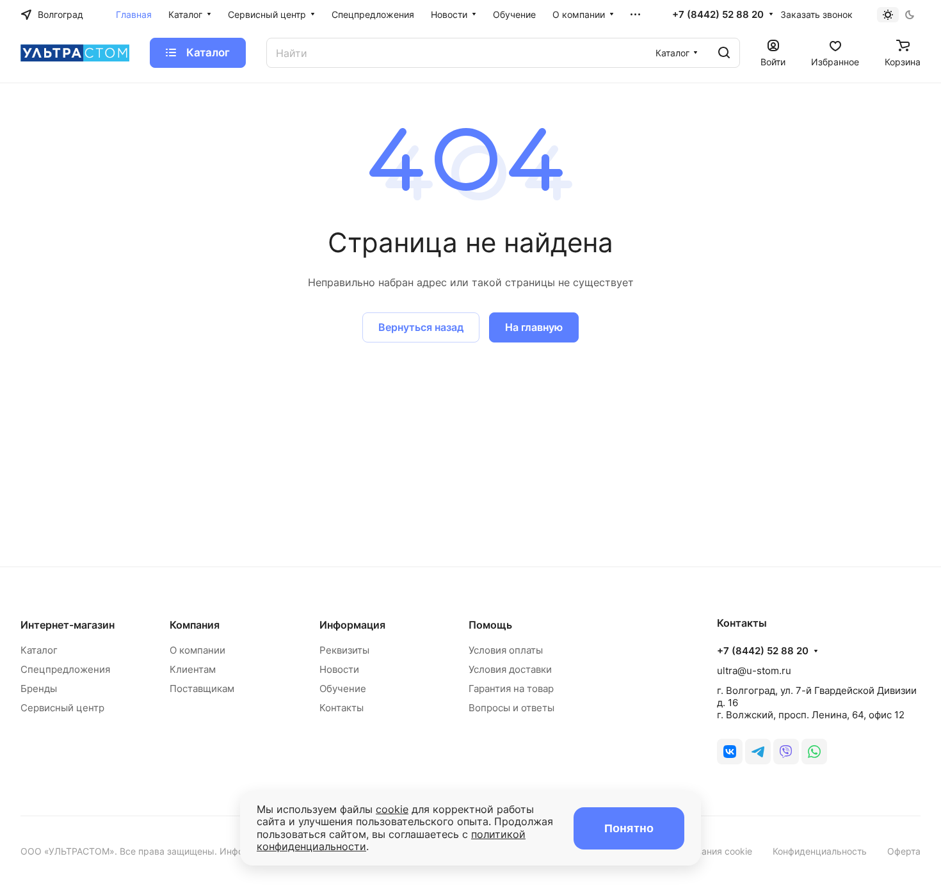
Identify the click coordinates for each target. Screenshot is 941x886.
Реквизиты (344, 650)
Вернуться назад (420, 327)
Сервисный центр (62, 708)
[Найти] (724, 53)
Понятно (629, 828)
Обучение (342, 688)
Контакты (341, 708)
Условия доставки (510, 669)
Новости (339, 669)
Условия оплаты (506, 650)
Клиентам (193, 669)
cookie (392, 809)
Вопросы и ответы (511, 708)
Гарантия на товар (511, 688)
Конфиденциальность (820, 851)
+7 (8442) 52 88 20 (718, 14)
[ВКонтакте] (730, 751)
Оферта (904, 851)
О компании (197, 650)
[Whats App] (814, 751)
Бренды (38, 688)
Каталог (39, 650)
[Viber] (786, 751)
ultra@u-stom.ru (754, 670)
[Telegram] (758, 751)
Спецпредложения (65, 669)
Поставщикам (202, 688)
